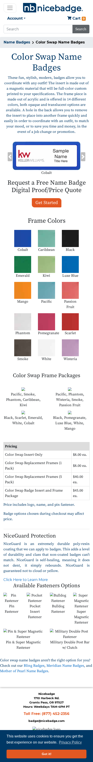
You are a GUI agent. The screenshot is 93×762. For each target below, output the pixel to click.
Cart (78, 18)
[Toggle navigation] (10, 7)
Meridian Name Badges (65, 665)
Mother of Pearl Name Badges (24, 671)
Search (80, 29)
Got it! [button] (46, 754)
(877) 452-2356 (55, 714)
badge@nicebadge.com (46, 721)
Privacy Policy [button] (70, 742)
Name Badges (17, 42)
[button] (9, 156)
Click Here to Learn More (25, 580)
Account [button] (15, 18)
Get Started (46, 203)
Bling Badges (34, 665)
